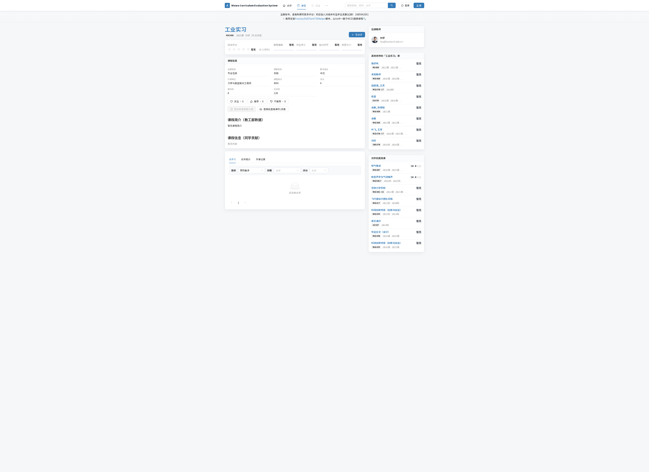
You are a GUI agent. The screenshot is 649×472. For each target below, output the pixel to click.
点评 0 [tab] (232, 159)
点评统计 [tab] (245, 159)
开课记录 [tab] (260, 159)
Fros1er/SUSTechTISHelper (310, 18)
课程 (303, 5)
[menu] (311, 5)
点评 (289, 5)
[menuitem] (287, 5)
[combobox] (250, 170)
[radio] (229, 49)
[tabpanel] (295, 185)
